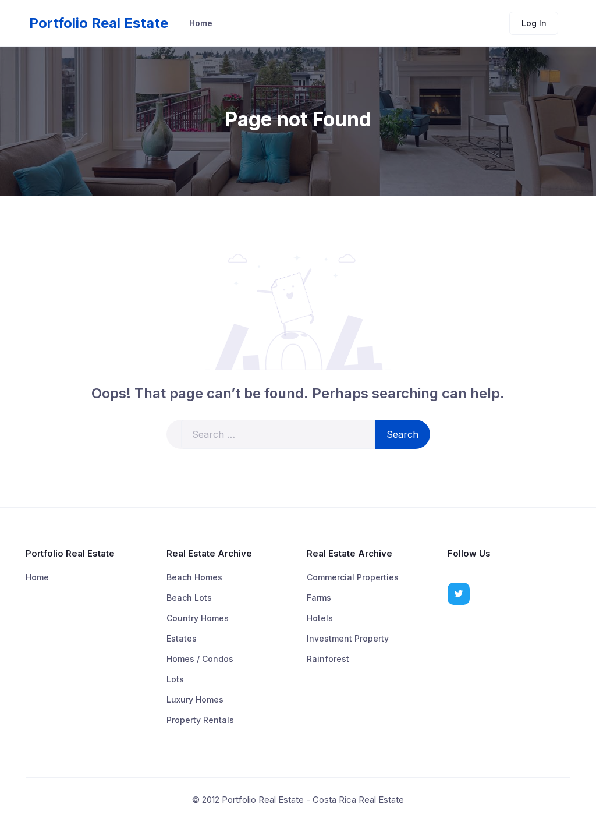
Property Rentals (200, 720)
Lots (175, 679)
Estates (181, 638)
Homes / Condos (199, 659)
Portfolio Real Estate (98, 23)
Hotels (320, 618)
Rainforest (328, 659)
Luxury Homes (195, 699)
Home (200, 23)
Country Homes (197, 618)
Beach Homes (194, 577)
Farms (319, 598)
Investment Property (348, 638)
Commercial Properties (353, 577)
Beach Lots (189, 598)
